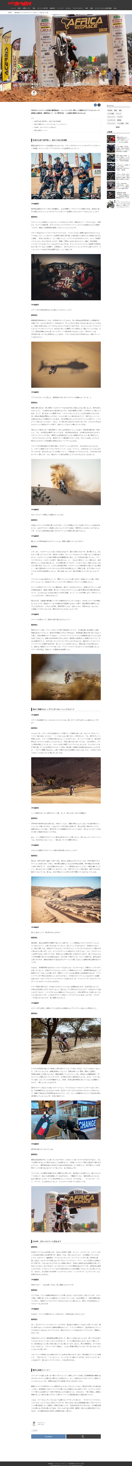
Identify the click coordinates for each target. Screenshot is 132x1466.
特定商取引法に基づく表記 (76, 1463)
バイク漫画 (111, 113)
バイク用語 (120, 123)
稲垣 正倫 (41, 94)
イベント (118, 113)
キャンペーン (111, 117)
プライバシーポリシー (61, 1463)
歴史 (120, 110)
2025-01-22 (41, 92)
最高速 (119, 120)
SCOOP (110, 110)
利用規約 (50, 1463)
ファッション (111, 123)
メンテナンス (111, 120)
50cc (127, 123)
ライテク (119, 117)
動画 (115, 110)
